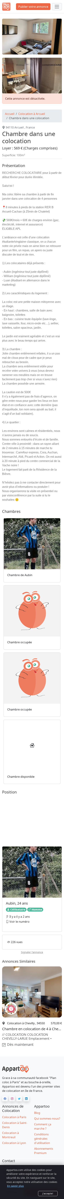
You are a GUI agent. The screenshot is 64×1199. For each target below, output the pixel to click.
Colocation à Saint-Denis (14, 1125)
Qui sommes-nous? (47, 1119)
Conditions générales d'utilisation (42, 1138)
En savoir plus (15, 1186)
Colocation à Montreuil (10, 1135)
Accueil (9, 114)
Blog (37, 1113)
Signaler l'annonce (32, 952)
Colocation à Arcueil (31, 114)
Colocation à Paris (14, 1117)
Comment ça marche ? (42, 1126)
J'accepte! (47, 1193)
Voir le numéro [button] (19, 922)
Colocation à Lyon (14, 1143)
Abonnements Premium (43, 1151)
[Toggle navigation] (57, 6)
